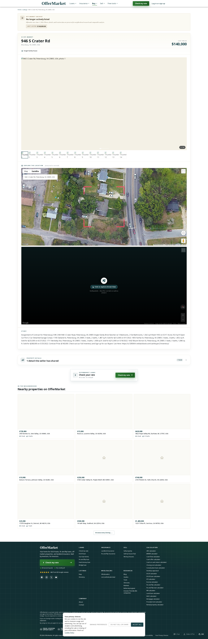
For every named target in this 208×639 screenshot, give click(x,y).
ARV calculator (151, 551)
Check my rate (141, 3)
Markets (126, 585)
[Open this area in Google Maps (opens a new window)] (25, 244)
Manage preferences (98, 624)
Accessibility (149, 635)
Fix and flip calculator (153, 585)
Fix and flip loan (84, 559)
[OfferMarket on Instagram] (47, 577)
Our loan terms (84, 557)
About (81, 602)
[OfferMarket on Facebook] (42, 577)
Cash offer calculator (153, 559)
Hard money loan (84, 562)
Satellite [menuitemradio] (35, 171)
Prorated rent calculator (154, 602)
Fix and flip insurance (108, 554)
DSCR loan (82, 554)
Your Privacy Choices (161, 635)
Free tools (112, 3)
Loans (72, 3)
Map (80, 574)
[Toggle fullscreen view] (183, 171)
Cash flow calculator (153, 557)
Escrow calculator (152, 582)
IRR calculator (150, 590)
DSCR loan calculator (153, 576)
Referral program (129, 588)
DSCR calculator (151, 574)
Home (19, 10)
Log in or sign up (158, 3)
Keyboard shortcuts (158, 244)
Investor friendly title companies (130, 592)
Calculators (152, 547)
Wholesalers (105, 574)
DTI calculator (150, 579)
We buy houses (129, 557)
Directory (82, 577)
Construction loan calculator (155, 568)
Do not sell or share (119, 624)
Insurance (83, 3)
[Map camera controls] (183, 233)
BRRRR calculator (152, 554)
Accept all (137, 624)
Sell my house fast (130, 554)
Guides (126, 577)
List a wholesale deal (108, 577)
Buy (93, 3)
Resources (128, 571)
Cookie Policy (69, 633)
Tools (125, 580)
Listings (25, 10)
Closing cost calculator (153, 565)
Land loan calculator (153, 593)
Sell (101, 3)
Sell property (128, 551)
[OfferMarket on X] (51, 577)
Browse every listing (103, 533)
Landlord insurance (107, 551)
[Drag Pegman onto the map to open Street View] (183, 241)
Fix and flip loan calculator (154, 588)
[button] (104, 285)
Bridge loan (82, 565)
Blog (125, 574)
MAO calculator (151, 596)
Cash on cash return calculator (156, 562)
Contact (81, 605)
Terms (184, 244)
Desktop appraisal (152, 571)
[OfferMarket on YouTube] (56, 577)
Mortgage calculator (153, 599)
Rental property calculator (154, 605)
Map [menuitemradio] (26, 171)
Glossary (127, 583)
